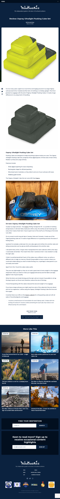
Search (42, 425)
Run (24, 470)
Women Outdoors (35, 474)
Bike (24, 472)
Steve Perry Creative (37, 492)
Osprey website (30, 295)
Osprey (37, 178)
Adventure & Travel (36, 472)
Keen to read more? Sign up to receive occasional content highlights (30, 440)
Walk (36, 470)
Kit (24, 474)
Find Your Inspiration (30, 421)
